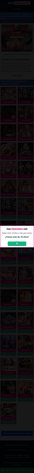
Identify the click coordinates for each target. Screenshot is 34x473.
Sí (17, 243)
